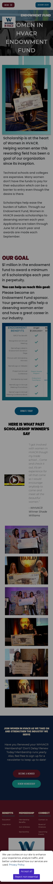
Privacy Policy (16, 864)
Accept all (26, 871)
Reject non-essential (26, 876)
